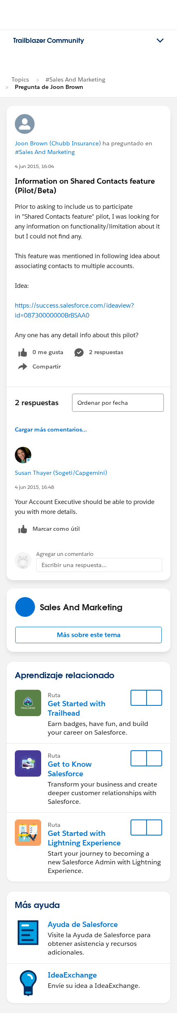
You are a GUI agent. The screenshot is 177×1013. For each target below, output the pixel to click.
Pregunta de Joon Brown (49, 87)
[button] (88, 635)
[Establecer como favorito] (138, 698)
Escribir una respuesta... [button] (74, 565)
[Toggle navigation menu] (160, 41)
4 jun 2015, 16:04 (34, 166)
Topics (20, 79)
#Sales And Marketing (75, 79)
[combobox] (118, 403)
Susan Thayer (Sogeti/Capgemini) (61, 472)
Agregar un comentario (64, 554)
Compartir (44, 368)
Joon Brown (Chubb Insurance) (58, 143)
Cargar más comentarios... (51, 429)
